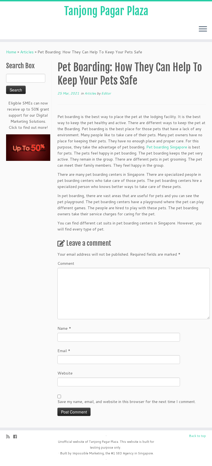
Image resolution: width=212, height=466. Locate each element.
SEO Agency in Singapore (134, 453)
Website (65, 373)
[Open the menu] (203, 29)
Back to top (197, 436)
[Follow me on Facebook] (16, 436)
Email (63, 351)
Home (11, 52)
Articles (27, 52)
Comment (65, 263)
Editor (106, 93)
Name (64, 328)
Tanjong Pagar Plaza (106, 11)
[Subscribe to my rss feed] (9, 436)
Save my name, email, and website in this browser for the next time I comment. (126, 401)
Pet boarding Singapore (166, 147)
